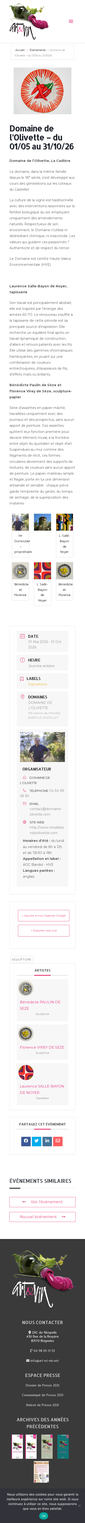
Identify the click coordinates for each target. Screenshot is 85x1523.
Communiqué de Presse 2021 (42, 1395)
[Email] (58, 1141)
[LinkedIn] (47, 1141)
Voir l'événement (47, 1202)
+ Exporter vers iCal (44, 930)
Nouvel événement (38, 1217)
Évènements (38, 50)
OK (44, 1516)
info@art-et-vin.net (44, 1360)
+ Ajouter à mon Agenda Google (44, 915)
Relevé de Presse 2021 (42, 1405)
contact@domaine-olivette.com (46, 812)
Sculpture (21, 959)
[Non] (79, 1505)
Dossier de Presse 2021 (42, 1385)
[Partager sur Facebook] (26, 1141)
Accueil (20, 50)
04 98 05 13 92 (44, 1351)
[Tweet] (36, 1141)
